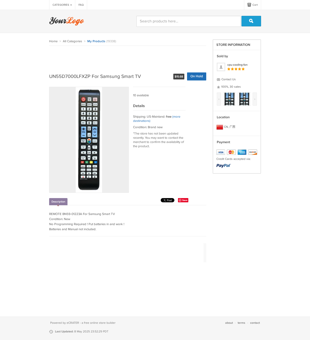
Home (53, 41)
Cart (255, 5)
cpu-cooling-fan (237, 65)
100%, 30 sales (230, 86)
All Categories (72, 41)
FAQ (81, 5)
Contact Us (228, 79)
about (229, 323)
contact (255, 323)
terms (241, 323)
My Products (96, 41)
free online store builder (100, 323)
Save (184, 200)
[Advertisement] (126, 57)
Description (58, 201)
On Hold (196, 76)
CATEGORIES (61, 5)
